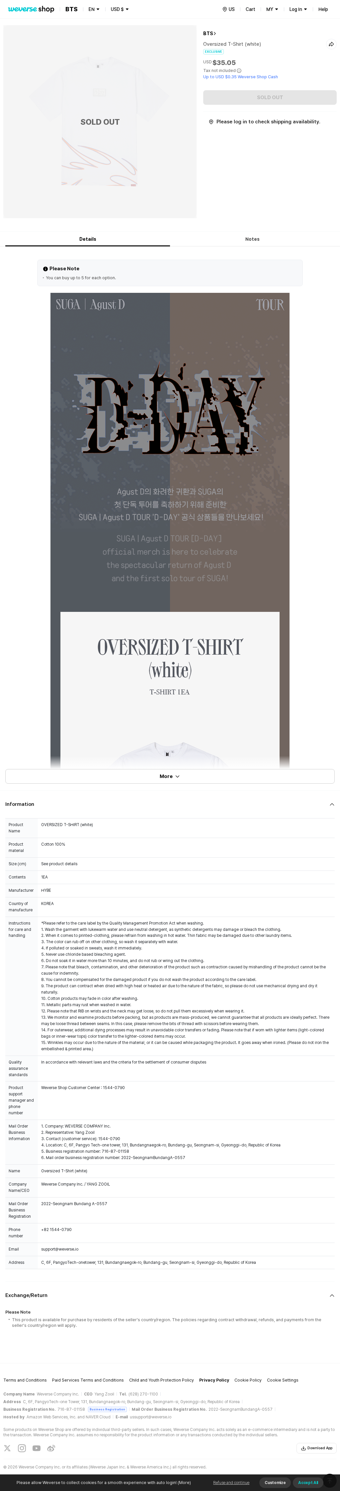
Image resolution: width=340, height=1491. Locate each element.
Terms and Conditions (25, 1380)
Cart (250, 9)
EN (92, 9)
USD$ (117, 9)
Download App (319, 1448)
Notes (252, 239)
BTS (208, 33)
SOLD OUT (270, 97)
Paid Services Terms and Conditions (88, 1380)
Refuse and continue (231, 1482)
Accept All (308, 1482)
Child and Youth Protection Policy (161, 1380)
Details (87, 239)
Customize (275, 1482)
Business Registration (107, 1409)
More (166, 776)
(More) (184, 1482)
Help (323, 9)
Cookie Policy (248, 1380)
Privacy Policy (214, 1380)
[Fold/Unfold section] (170, 804)
